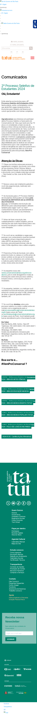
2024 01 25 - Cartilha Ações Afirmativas (16, 437)
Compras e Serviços (17, 572)
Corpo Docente (17, 520)
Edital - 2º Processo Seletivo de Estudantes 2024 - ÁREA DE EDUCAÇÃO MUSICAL (17, 390)
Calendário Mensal (18, 542)
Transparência (8, 706)
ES (22, 52)
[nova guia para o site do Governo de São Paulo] (6, 10)
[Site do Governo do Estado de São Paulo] (9, 1)
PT (17, 52)
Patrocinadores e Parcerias (18, 598)
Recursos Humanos (17, 571)
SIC (5, 709)
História (14, 513)
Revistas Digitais (17, 533)
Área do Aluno (17, 535)
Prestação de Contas (17, 569)
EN (11, 52)
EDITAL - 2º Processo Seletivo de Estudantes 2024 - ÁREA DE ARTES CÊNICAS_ (18, 378)
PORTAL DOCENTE (18, 41)
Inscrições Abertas (16, 554)
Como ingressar (15, 552)
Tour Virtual (16, 522)
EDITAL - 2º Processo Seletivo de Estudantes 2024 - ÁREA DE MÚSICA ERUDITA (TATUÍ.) (18, 402)
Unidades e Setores (18, 516)
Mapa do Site (16, 544)
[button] (10, 23)
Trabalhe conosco (15, 591)
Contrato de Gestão (17, 567)
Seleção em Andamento (18, 556)
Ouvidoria (12, 587)
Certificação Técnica (17, 560)
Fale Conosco (14, 581)
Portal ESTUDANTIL (18, 45)
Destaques (15, 531)
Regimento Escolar (18, 518)
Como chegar (14, 585)
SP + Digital (3, 4)
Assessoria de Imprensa (17, 589)
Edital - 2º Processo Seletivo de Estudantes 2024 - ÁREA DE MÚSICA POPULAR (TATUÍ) (17, 414)
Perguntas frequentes (16, 583)
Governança (16, 515)
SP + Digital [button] (4, 13)
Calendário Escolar (16, 558)
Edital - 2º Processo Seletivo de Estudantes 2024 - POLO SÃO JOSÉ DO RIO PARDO (17, 426)
